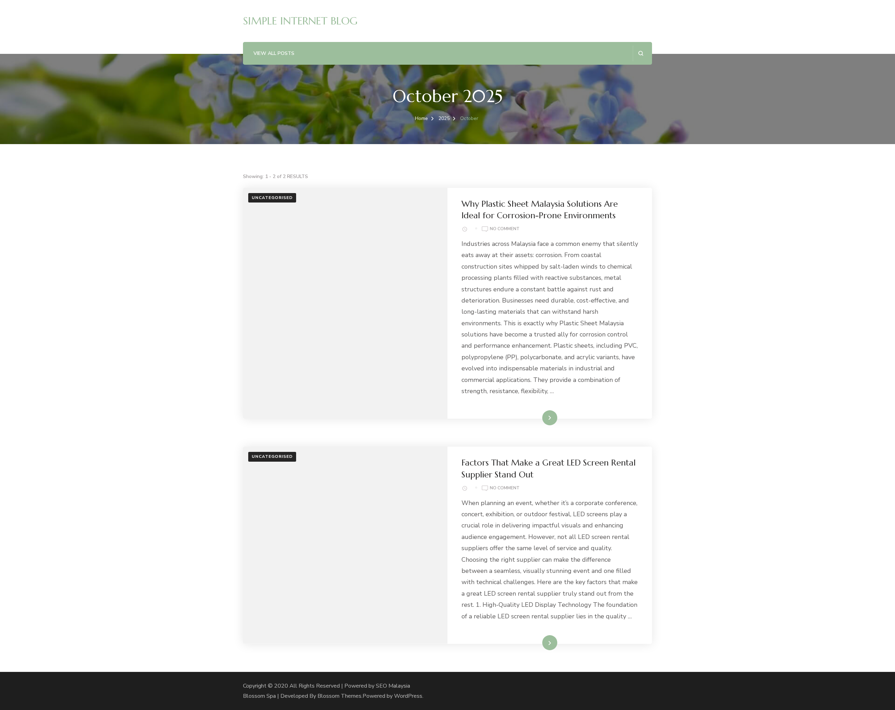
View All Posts (273, 53)
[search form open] (641, 53)
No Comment (505, 229)
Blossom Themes (339, 696)
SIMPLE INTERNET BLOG (300, 20)
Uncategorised (272, 197)
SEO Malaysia (393, 686)
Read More (539, 417)
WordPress (408, 696)
